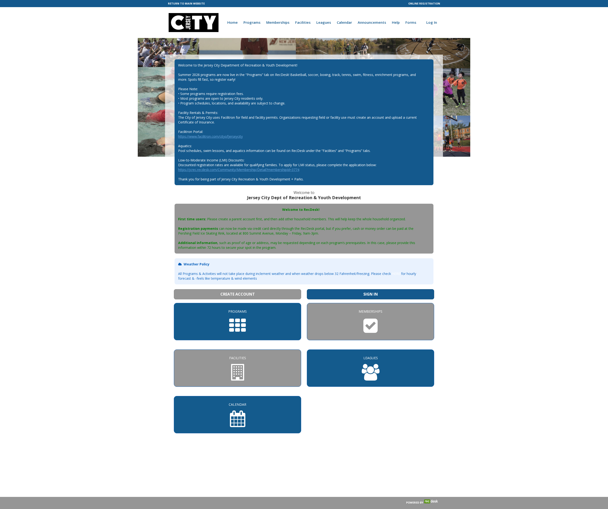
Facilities (303, 22)
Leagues (323, 22)
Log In (431, 22)
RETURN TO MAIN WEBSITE (186, 3)
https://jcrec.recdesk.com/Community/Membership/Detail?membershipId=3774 (238, 169)
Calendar (344, 22)
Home (232, 22)
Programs (252, 22)
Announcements (372, 22)
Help (396, 22)
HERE (396, 273)
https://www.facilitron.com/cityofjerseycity (210, 136)
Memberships (278, 22)
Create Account (237, 294)
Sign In (370, 294)
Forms (410, 22)
